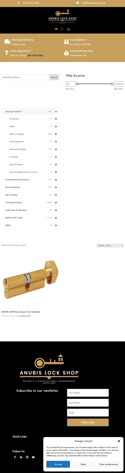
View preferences (108, 464)
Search (54, 77)
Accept (58, 464)
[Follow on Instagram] (27, 457)
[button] (118, 441)
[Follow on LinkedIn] (21, 457)
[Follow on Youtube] (33, 457)
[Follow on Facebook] (14, 457)
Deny (83, 464)
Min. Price (70, 89)
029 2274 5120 (35, 55)
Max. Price (118, 89)
